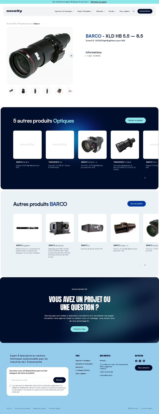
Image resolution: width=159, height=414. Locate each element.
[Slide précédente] (8, 55)
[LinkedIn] (144, 361)
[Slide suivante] (71, 55)
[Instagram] (140, 361)
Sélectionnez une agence (99, 2)
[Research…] (133, 11)
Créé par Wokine (146, 408)
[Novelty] (14, 11)
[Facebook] (136, 361)
